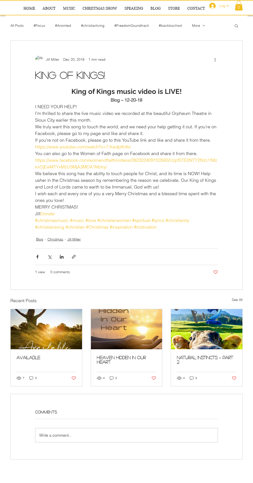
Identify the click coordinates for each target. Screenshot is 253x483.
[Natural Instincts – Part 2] (206, 329)
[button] (239, 5)
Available (28, 357)
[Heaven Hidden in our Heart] (126, 329)
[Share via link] (73, 256)
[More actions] (215, 59)
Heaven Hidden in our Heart (121, 359)
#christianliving (93, 25)
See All (237, 299)
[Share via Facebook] (37, 256)
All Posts (17, 25)
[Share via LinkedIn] (61, 256)
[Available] (46, 329)
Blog (39, 239)
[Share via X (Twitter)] (49, 256)
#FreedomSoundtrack (131, 25)
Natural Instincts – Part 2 (205, 359)
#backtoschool (170, 25)
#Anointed (63, 25)
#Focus (39, 25)
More (196, 25)
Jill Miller (74, 239)
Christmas (55, 239)
